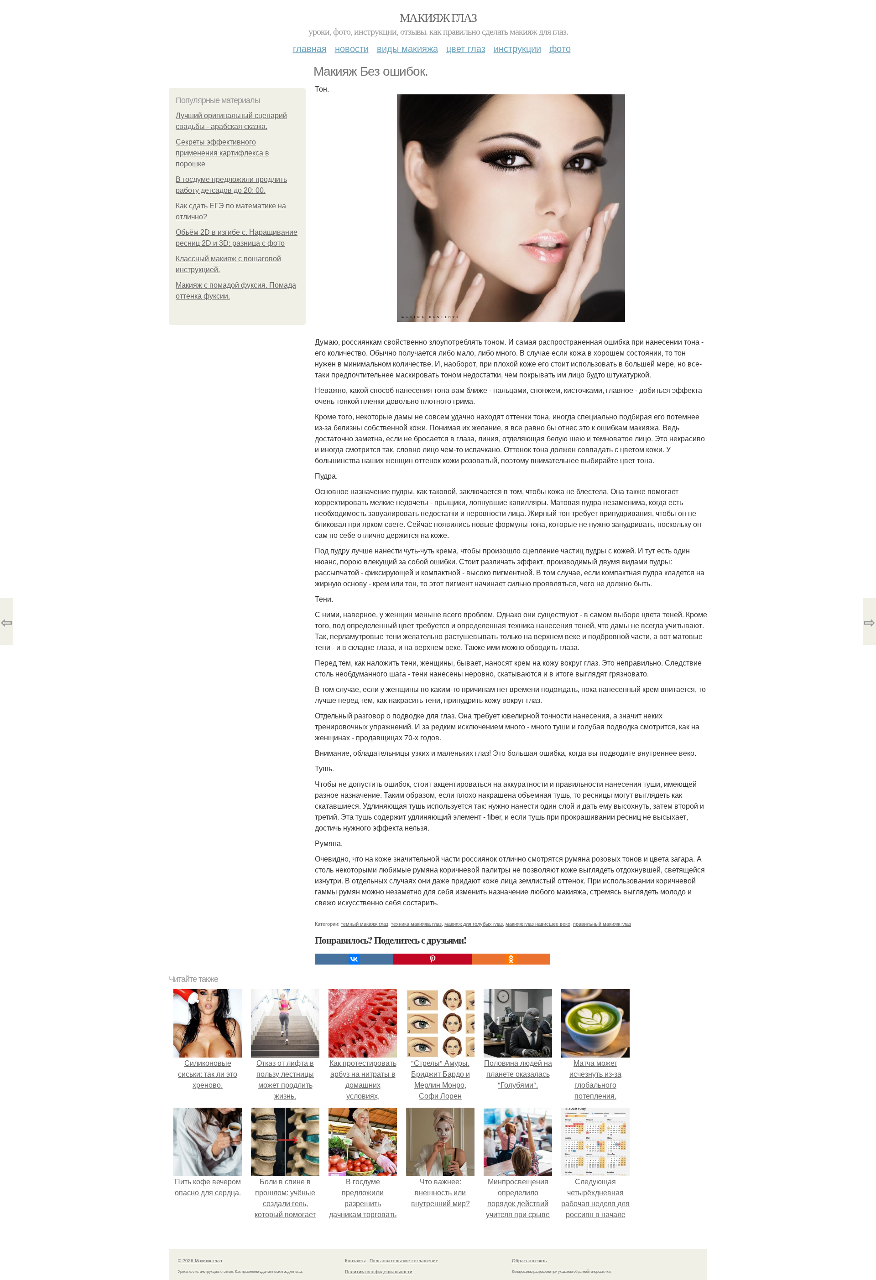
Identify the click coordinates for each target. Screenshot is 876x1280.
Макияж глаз (438, 17)
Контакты (355, 1260)
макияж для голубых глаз (473, 923)
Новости (352, 48)
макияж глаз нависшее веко (538, 923)
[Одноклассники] (511, 959)
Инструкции (517, 48)
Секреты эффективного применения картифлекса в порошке (222, 153)
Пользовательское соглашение (404, 1260)
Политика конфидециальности (378, 1271)
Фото (560, 48)
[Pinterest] (432, 959)
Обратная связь (529, 1260)
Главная (310, 48)
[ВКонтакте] (354, 959)
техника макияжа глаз (416, 923)
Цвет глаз (465, 48)
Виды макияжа (407, 48)
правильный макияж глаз (602, 923)
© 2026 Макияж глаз (200, 1260)
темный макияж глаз (364, 923)
